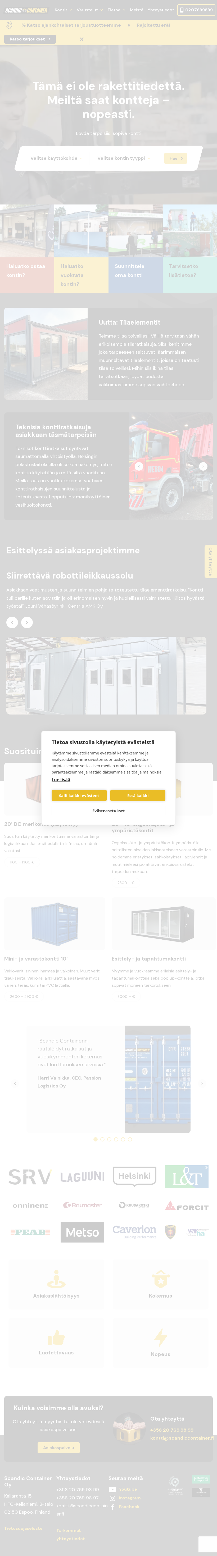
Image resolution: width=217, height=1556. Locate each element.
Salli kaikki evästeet (79, 795)
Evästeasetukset (108, 810)
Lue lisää (61, 779)
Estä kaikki (138, 795)
